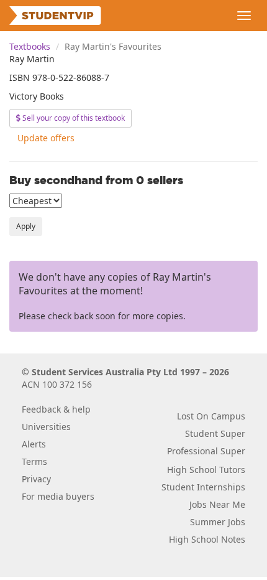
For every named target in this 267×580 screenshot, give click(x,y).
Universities (46, 427)
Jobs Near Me (217, 504)
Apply (25, 226)
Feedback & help (56, 409)
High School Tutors (206, 469)
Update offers (46, 138)
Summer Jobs (217, 522)
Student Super (215, 433)
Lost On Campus (211, 416)
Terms (34, 461)
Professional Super (206, 451)
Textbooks (29, 46)
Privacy (36, 479)
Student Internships (203, 487)
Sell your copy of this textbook (72, 118)
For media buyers (58, 496)
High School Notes (207, 539)
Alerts (34, 444)
